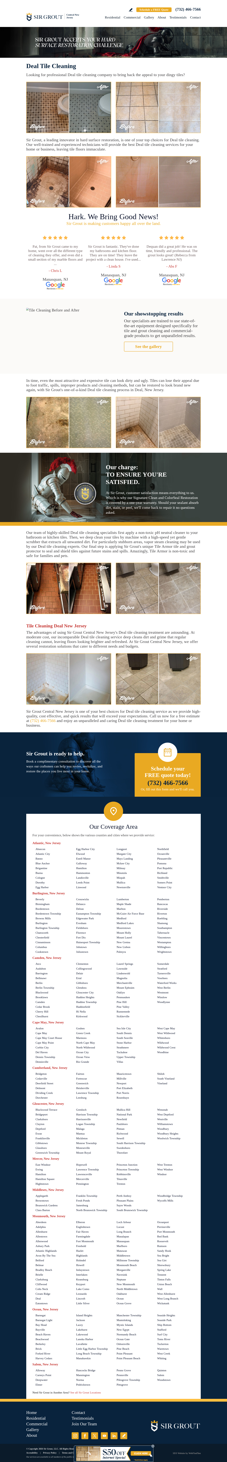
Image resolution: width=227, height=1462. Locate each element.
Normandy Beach (126, 1334)
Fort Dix (81, 937)
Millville (121, 1078)
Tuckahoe (122, 1052)
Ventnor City (164, 887)
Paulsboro (122, 1124)
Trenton (121, 1183)
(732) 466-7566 (188, 9)
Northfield (163, 849)
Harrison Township (87, 1114)
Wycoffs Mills (165, 1200)
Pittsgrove (122, 1384)
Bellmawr (41, 978)
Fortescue (81, 1078)
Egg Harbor (42, 887)
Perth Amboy (124, 1195)
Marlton (121, 908)
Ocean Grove (124, 1303)
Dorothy (40, 882)
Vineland (162, 1083)
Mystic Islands (125, 1324)
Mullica (121, 882)
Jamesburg (82, 1205)
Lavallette (81, 1344)
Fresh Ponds (83, 1200)
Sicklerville (123, 1016)
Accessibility (32, 1453)
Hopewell (81, 1164)
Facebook (84, 1435)
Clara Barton (43, 1210)
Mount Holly (124, 932)
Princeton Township (128, 1169)
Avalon (40, 1028)
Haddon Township (86, 1002)
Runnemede (123, 1011)
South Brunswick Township (132, 1210)
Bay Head (41, 1324)
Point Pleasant (124, 1353)
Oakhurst (122, 1293)
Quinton (161, 1370)
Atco (38, 963)
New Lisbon (123, 947)
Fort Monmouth (85, 1241)
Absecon (40, 849)
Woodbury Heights (167, 1133)
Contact (195, 17)
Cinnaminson (43, 942)
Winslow (162, 997)
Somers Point (164, 882)
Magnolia (122, 978)
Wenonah (162, 1109)
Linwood (81, 887)
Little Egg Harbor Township (92, 1348)
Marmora (81, 1037)
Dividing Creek (44, 1092)
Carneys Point (43, 1375)
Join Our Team (84, 1423)
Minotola (122, 872)
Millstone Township (128, 1260)
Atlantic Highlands (46, 1250)
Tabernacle (163, 932)
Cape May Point (45, 1042)
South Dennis (124, 1033)
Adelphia (41, 1226)
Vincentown (164, 937)
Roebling (162, 918)
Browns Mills (43, 918)
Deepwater (42, 1379)
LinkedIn (114, 1435)
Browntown (42, 1200)
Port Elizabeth (124, 1088)
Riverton (162, 913)
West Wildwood (166, 1033)
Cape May (41, 1033)
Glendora (81, 987)
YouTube (104, 1435)
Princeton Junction (127, 1164)
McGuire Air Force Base (130, 913)
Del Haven (42, 1052)
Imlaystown (82, 1269)
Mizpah (121, 877)
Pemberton (163, 899)
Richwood (122, 1133)
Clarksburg (42, 1279)
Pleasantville (164, 858)
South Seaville (125, 1037)
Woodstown (163, 1379)
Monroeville (83, 1147)
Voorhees (162, 978)
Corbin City (42, 1047)
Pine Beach (123, 1348)
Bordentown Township (48, 913)
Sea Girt (161, 1260)
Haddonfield (83, 1006)
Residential (112, 17)
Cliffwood (41, 1284)
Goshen (80, 1028)
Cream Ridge (43, 1293)
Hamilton (81, 868)
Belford (40, 1260)
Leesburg (81, 1097)
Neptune (121, 1279)
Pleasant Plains (125, 1200)
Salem (160, 1375)
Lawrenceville (84, 1174)
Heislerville (82, 1088)
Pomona (161, 863)
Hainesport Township (88, 942)
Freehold (81, 1246)
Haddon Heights (85, 997)
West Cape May (166, 1028)
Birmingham (43, 904)
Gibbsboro (82, 982)
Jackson (80, 1320)
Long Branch (124, 1231)
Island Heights (84, 1315)
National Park (124, 1114)
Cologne (40, 877)
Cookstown (42, 951)
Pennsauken (123, 997)
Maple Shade (124, 904)
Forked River (43, 1353)
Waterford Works (167, 982)
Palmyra (121, 951)
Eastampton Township (88, 913)
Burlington (42, 923)
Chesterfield (42, 937)
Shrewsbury (163, 1265)
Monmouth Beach (127, 1265)
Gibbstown (42, 1143)
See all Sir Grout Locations (85, 1392)
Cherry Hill (42, 1011)
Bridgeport (42, 1114)
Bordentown (42, 908)
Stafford (161, 1329)
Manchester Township (129, 1315)
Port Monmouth (166, 1231)
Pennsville (122, 1375)
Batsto (39, 858)
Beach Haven (43, 1334)
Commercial (132, 17)
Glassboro (41, 1147)
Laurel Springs (125, 963)
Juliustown (82, 951)
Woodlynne (163, 1002)
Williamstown (165, 1124)
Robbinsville (124, 1174)
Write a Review (130, 10)
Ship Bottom (164, 1324)
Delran (80, 908)
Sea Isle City (124, 1028)
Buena (39, 872)
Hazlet (79, 1250)
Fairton (80, 1073)
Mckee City (123, 863)
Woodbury (163, 1128)
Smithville (163, 877)
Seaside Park (164, 1320)
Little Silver (83, 1303)
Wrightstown (164, 951)
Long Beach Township (88, 1353)
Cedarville (41, 1078)
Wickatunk (163, 1303)
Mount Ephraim (125, 987)
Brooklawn (42, 997)
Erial (79, 978)
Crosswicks (82, 899)
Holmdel (81, 1260)
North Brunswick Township (91, 1210)
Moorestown (124, 927)
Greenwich (82, 1083)
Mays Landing (125, 858)
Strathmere (123, 1047)
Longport (122, 849)
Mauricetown (124, 1073)
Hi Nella (81, 1011)
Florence (81, 932)
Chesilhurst (42, 1016)
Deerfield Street (44, 1083)
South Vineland (165, 1078)
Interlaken (81, 1274)
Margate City (124, 853)
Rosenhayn (123, 1097)
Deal (38, 1298)
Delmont (40, 1088)
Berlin (39, 982)
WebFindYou (195, 1453)
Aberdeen (41, 1222)
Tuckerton (162, 1344)
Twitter (94, 1435)
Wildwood (163, 1042)
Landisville (82, 877)
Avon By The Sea (45, 1255)
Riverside (162, 908)
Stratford (162, 968)
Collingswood (84, 968)
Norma (80, 1379)
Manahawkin (83, 1358)
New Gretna (123, 942)
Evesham (81, 923)
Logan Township (85, 1124)
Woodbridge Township (170, 1195)
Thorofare (122, 1152)
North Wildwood (85, 1047)
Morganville (123, 1269)
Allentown (41, 1236)
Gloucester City (85, 992)
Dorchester (42, 1097)
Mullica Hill (123, 1109)
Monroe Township (86, 1143)
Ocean (120, 1298)
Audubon (41, 968)
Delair (79, 973)
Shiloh (160, 1073)
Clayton (40, 1124)
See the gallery (148, 346)
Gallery (149, 17)
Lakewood (82, 1334)
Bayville (40, 1329)
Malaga (80, 1128)
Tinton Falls (164, 1279)
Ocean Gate (123, 1339)
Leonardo (81, 1293)
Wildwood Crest (166, 1047)
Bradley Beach (44, 1269)
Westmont (162, 992)
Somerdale (163, 963)
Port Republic (165, 868)
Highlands (82, 1255)
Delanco (80, 904)
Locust (120, 1226)
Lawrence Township (87, 1092)
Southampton (164, 927)
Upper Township (126, 1057)
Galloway (81, 863)
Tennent (161, 1274)
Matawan (122, 1250)
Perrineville (163, 1226)
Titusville (122, 1179)
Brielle (39, 1274)
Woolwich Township (168, 1138)
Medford (121, 918)
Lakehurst (81, 1329)
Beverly (40, 899)
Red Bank (162, 1236)
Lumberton (123, 899)
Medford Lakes (125, 923)
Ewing (39, 1169)
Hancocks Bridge (85, 1370)
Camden (40, 1002)
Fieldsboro (82, 927)
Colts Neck (42, 1289)
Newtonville (123, 887)
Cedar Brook (43, 1006)
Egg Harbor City (85, 849)
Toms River (163, 1339)
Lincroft (80, 1298)
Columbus (41, 947)
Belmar (40, 1265)
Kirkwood (81, 1016)
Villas (120, 1061)
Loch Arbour (124, 1222)
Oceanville (163, 853)
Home (31, 1412)
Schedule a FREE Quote (153, 9)
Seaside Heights (166, 1315)
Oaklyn (121, 992)
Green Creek (83, 1033)
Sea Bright (163, 1255)
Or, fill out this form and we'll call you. (168, 789)
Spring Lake (164, 1269)
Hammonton (83, 872)
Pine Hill (122, 1002)
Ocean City (82, 1052)
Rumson (161, 1246)
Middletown (123, 1255)
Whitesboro (163, 1037)
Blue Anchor (43, 863)
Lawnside (122, 968)
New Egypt (123, 1329)
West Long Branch (167, 1298)
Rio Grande (82, 1061)
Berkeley (41, 1344)
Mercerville (82, 1179)
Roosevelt (162, 1241)
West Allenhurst (166, 1293)
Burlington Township (47, 927)
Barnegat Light (44, 1320)
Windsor (162, 1174)
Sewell (120, 1138)
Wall (159, 1289)
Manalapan (123, 1236)
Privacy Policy (50, 1453)
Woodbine (163, 1052)
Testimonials (178, 17)
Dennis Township (45, 1057)
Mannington (83, 1375)
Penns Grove (124, 1370)
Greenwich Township (47, 1152)
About (162, 17)
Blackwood (42, 992)
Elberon (80, 1222)
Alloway (40, 1370)
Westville (162, 1119)
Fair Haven (82, 1231)
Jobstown (81, 947)
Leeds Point (82, 882)
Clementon (82, 963)
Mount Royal (83, 1152)
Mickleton (82, 1138)
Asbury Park (43, 1246)
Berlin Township (45, 987)
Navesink (122, 1274)
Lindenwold (123, 973)
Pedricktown (83, 1384)
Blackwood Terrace (46, 1109)
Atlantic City (43, 853)
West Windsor (165, 1169)
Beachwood (42, 1339)
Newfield (122, 1119)
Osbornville (123, 1344)
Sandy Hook (164, 1250)
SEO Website (179, 1453)
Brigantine (41, 868)
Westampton (164, 942)
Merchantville (124, 982)
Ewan (39, 1133)
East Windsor (43, 1164)
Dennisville (42, 1061)
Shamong (162, 923)
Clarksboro (42, 1119)
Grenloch (81, 1109)
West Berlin (163, 987)
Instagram (75, 1435)
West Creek (163, 1353)
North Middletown (127, 1289)
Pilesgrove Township (128, 1379)
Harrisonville (83, 1119)
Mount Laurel (124, 937)
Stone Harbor (124, 1042)
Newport (121, 1083)
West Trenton (164, 1164)
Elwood (80, 853)
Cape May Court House (49, 1037)
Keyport (80, 1284)
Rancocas (162, 904)
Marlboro (122, 1246)
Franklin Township (86, 1195)
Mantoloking (124, 1320)
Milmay (121, 868)
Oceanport (163, 1222)
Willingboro (164, 947)
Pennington (82, 1183)
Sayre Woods (124, 1205)
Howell (80, 1265)
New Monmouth (126, 1284)
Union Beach (164, 1284)
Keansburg (82, 1279)
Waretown (163, 1348)
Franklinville (43, 1138)
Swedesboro (123, 1147)
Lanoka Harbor (84, 1339)
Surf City (162, 1334)
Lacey (79, 1324)
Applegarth (42, 1195)
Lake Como (82, 1289)
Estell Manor (83, 858)
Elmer (39, 1384)
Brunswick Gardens (47, 1205)
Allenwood (42, 1241)
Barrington (42, 973)
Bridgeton (41, 1073)
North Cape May (85, 1042)
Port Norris (123, 1092)
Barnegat (41, 1315)
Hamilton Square (45, 1179)
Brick (39, 1348)
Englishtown (83, 1226)
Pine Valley (123, 1006)
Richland (162, 872)
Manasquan (123, 1241)
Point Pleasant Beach (128, 1358)
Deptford (41, 1128)
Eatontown (42, 1303)
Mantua (80, 1133)
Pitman (120, 1128)
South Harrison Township (131, 1143)
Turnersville (164, 973)
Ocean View (83, 1057)
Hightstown (42, 1183)
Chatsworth (42, 932)
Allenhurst (41, 1231)
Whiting (161, 1358)
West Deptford (165, 1114)
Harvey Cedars (44, 1358)
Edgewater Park (85, 918)
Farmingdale (83, 1236)
